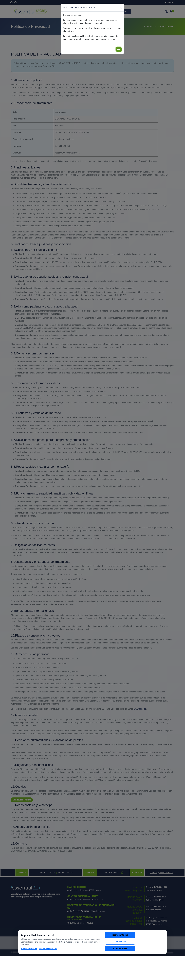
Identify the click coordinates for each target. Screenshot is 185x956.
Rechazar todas (120, 934)
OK (118, 49)
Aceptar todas (120, 948)
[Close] (121, 8)
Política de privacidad (48, 948)
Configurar (120, 941)
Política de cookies (29, 948)
